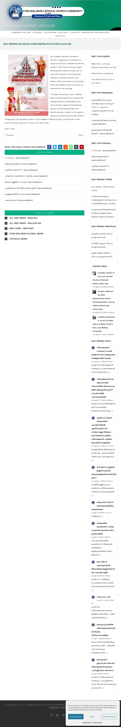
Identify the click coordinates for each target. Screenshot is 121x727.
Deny (92, 717)
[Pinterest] (82, 147)
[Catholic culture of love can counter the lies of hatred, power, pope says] (94, 273)
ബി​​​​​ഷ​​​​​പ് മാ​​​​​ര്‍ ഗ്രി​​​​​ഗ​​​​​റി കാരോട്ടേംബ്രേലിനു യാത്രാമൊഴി (102, 505)
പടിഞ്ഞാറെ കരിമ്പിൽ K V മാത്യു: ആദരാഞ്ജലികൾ (26, 176)
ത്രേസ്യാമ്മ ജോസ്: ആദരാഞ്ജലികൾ (21, 164)
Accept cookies (76, 717)
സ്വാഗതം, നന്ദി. (104, 597)
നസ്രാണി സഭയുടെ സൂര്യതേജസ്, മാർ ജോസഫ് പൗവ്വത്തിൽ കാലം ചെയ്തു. (103, 200)
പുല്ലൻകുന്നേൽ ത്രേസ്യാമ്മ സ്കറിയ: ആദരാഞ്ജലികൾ (28, 188)
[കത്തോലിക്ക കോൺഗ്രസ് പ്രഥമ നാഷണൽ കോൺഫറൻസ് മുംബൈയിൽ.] (93, 523)
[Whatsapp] (71, 147)
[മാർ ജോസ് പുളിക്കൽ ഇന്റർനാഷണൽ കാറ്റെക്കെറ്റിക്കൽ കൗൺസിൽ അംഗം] (93, 467)
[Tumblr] (76, 147)
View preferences (109, 717)
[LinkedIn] (60, 147)
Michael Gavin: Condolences (102, 73)
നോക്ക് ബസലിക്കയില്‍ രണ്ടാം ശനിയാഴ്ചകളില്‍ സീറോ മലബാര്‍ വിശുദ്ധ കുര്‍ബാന (103, 213)
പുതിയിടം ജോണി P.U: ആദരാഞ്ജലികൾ (21, 170)
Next (81, 135)
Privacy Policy (97, 722)
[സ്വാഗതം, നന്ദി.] (93, 597)
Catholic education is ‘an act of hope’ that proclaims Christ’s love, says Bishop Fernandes (104, 324)
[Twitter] (55, 147)
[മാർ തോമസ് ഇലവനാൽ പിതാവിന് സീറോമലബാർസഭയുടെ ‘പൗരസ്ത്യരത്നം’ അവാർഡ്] (93, 660)
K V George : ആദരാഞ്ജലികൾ (17, 158)
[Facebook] (49, 147)
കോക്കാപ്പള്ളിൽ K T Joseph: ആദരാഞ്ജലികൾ (23, 182)
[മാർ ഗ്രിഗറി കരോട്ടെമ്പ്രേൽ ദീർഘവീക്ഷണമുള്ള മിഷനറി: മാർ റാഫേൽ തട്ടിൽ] (93, 562)
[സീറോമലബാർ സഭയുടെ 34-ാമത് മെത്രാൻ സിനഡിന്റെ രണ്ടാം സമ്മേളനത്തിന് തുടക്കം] (93, 348)
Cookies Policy (87, 722)
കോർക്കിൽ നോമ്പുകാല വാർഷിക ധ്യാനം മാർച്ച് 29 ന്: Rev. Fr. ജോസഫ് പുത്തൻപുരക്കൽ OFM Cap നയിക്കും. (102, 107)
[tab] (44, 218)
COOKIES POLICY (54, 708)
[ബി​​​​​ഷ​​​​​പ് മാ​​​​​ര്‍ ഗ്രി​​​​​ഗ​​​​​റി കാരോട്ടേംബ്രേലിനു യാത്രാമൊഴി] (93, 502)
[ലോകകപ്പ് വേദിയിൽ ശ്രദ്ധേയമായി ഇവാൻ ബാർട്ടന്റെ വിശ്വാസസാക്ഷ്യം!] (93, 625)
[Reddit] (65, 147)
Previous (10, 135)
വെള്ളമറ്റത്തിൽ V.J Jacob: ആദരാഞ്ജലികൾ (22, 194)
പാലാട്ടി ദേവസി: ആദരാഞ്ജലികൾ (19, 200)
